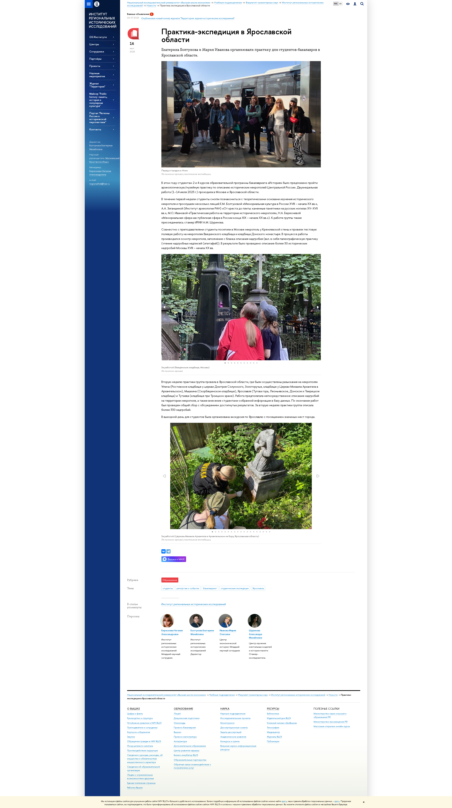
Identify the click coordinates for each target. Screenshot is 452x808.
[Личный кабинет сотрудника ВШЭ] (355, 4)
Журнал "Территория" (97, 85)
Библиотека (273, 713)
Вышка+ (178, 732)
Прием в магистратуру (185, 736)
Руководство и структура (140, 718)
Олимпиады (179, 722)
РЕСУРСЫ (273, 709)
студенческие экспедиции (235, 588)
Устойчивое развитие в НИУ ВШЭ (144, 722)
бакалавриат (210, 588)
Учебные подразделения (222, 694)
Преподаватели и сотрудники (142, 727)
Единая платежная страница (141, 783)
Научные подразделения (232, 713)
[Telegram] (168, 551)
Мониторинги (227, 722)
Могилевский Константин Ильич (104, 159)
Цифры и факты (135, 713)
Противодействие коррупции (142, 750)
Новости (333, 694)
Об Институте (98, 37)
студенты (168, 588)
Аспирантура (180, 741)
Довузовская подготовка (186, 718)
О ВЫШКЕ (133, 709)
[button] (164, 307)
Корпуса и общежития (138, 732)
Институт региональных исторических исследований (193, 604)
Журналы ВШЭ (274, 736)
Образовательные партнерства (190, 759)
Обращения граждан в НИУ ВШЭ (144, 741)
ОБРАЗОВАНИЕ (183, 709)
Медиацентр (273, 732)
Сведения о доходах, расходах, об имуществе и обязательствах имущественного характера (145, 759)
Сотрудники (96, 51)
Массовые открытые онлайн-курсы (332, 726)
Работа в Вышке (135, 787)
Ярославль (258, 588)
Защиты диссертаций (230, 732)
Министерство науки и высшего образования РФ (330, 715)
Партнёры (95, 58)
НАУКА (224, 709)
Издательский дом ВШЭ (279, 718)
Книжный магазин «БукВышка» (282, 722)
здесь (284, 801)
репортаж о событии (188, 588)
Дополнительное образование (190, 745)
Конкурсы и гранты (230, 741)
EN (340, 3)
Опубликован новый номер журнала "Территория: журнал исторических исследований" (188, 18)
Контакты (95, 129)
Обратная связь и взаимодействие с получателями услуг (192, 766)
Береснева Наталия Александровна (100, 172)
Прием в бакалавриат (185, 727)
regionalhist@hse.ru (99, 183)
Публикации (273, 741)
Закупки (131, 736)
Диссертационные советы (234, 727)
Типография (273, 727)
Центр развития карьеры (186, 750)
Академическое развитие (233, 736)
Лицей (177, 713)
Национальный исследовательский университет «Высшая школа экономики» (166, 694)
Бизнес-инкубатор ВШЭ (186, 755)
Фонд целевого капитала (140, 745)
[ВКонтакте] (163, 551)
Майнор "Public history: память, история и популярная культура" (98, 100)
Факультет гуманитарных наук (253, 694)
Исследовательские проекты (235, 718)
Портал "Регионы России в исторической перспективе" (99, 117)
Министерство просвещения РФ (331, 721)
